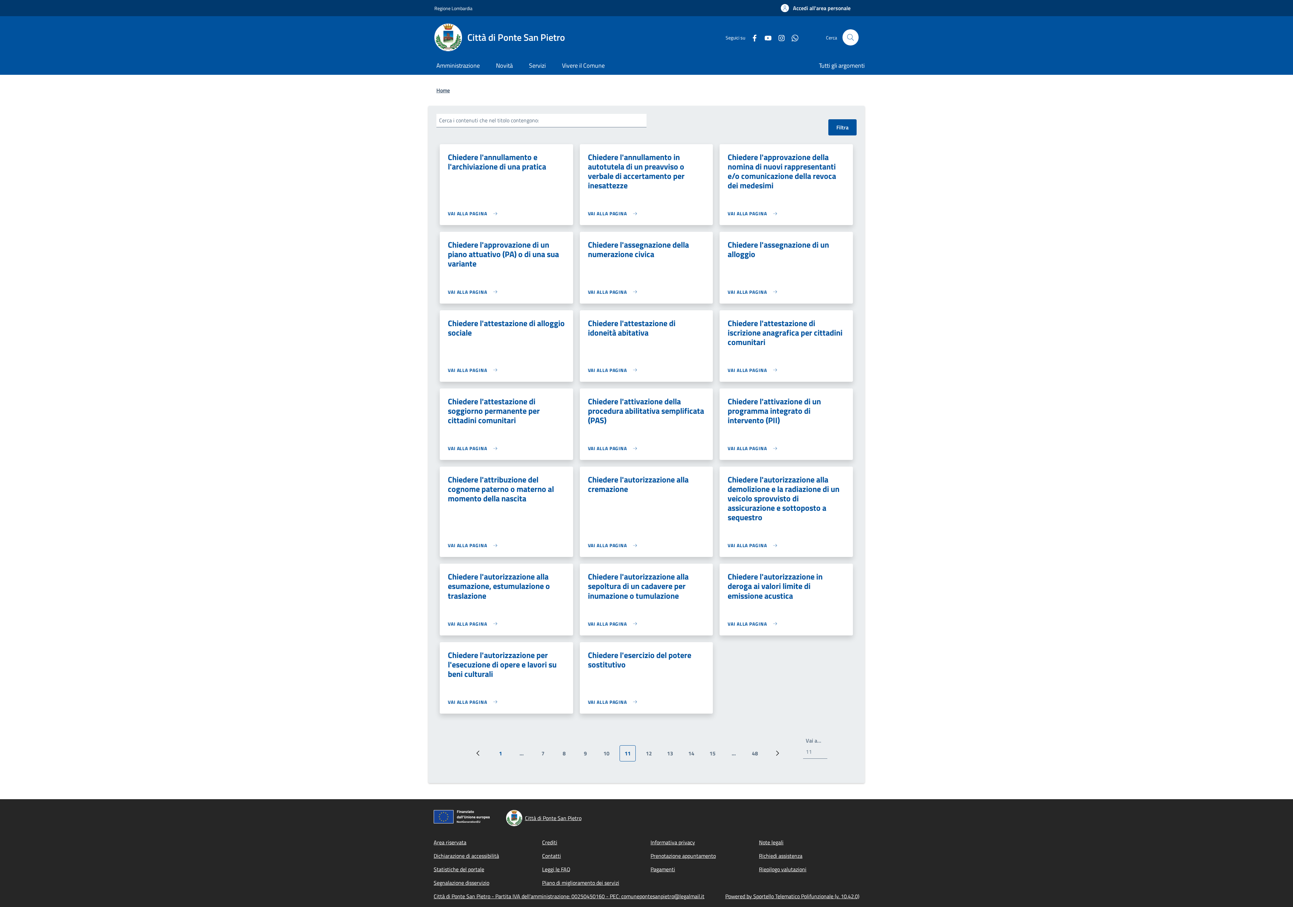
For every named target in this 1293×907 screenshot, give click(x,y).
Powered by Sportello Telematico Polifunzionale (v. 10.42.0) (792, 896)
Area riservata (450, 842)
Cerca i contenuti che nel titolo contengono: (489, 120)
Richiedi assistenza (780, 856)
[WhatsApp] (792, 37)
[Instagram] (779, 37)
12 (651, 755)
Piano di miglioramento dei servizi (580, 883)
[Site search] (850, 37)
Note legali (771, 842)
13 (672, 755)
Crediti (549, 842)
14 (693, 755)
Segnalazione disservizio (461, 883)
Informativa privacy (673, 842)
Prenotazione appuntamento (683, 856)
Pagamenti (663, 869)
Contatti (551, 856)
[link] (474, 213)
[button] (816, 8)
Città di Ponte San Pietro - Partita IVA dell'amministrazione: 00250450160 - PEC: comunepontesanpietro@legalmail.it (569, 896)
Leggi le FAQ (556, 869)
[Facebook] (752, 37)
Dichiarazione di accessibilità (466, 856)
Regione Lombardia (453, 8)
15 (715, 755)
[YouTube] (765, 37)
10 (609, 755)
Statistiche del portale (459, 869)
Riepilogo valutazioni (782, 869)
